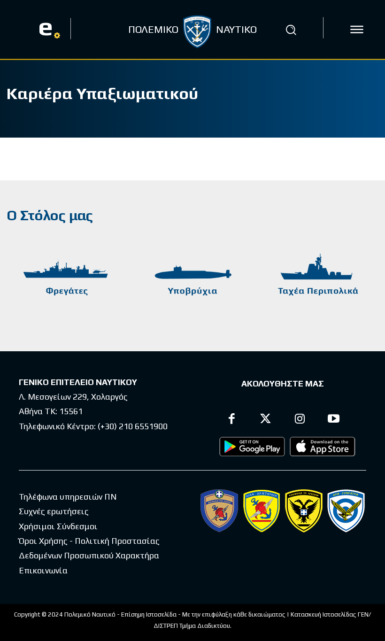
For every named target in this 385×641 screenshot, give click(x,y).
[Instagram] (300, 420)
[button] (291, 29)
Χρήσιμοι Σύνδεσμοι (58, 526)
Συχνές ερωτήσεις (54, 511)
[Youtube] (334, 420)
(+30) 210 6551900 (133, 426)
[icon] (357, 29)
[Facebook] (231, 420)
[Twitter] (266, 420)
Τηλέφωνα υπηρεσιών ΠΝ (68, 497)
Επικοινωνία (43, 570)
